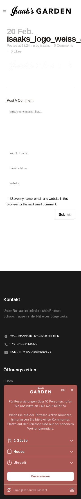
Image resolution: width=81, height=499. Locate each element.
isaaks (45, 45)
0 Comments (63, 45)
